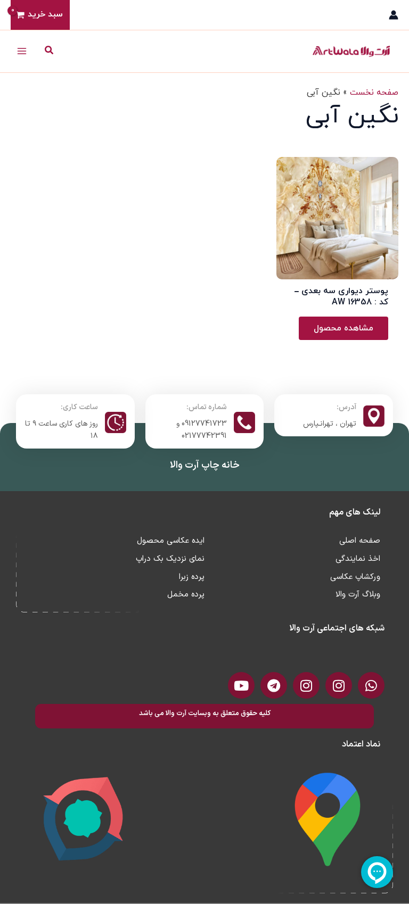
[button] (48, 51)
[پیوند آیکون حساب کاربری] (393, 15)
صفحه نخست (374, 92)
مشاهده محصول (343, 328)
